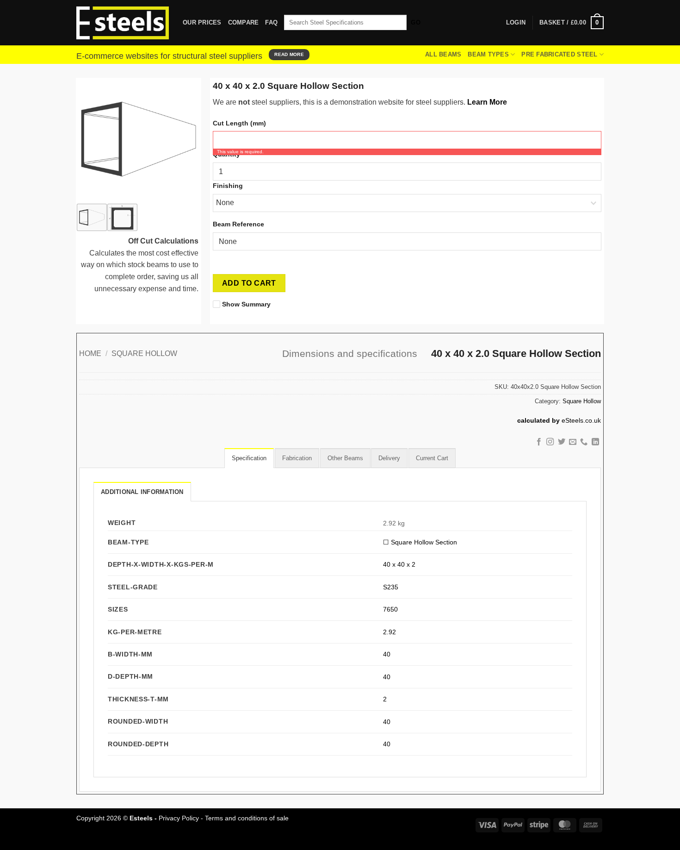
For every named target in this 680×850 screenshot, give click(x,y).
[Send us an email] (572, 442)
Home (90, 353)
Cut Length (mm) (239, 123)
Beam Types (488, 54)
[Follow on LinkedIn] (595, 442)
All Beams (443, 54)
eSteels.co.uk (581, 420)
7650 (390, 609)
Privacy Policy (179, 818)
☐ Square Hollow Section (420, 542)
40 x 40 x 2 (399, 564)
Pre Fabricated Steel (559, 54)
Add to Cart (249, 283)
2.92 (389, 632)
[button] (571, 23)
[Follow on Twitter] (561, 442)
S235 (390, 587)
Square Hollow (144, 353)
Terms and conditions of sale (247, 818)
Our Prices (202, 22)
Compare (243, 22)
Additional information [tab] (142, 491)
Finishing (228, 185)
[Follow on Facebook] (538, 442)
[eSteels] (122, 23)
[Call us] (583, 442)
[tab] (249, 458)
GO (415, 22)
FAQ (271, 22)
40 (386, 654)
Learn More (487, 102)
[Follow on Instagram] (550, 442)
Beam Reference (238, 224)
